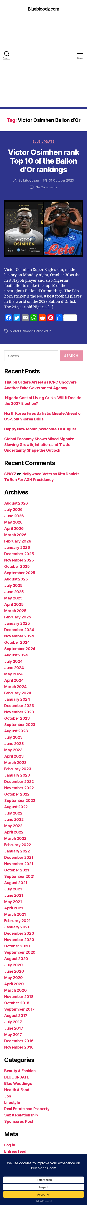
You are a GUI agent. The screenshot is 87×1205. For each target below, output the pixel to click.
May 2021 (13, 901)
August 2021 (15, 883)
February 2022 (17, 845)
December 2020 (19, 933)
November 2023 (19, 712)
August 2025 (16, 579)
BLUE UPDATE (44, 141)
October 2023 (17, 718)
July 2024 (13, 661)
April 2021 (13, 908)
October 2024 (17, 642)
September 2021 (19, 876)
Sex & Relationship (21, 1115)
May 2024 (13, 674)
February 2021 (17, 920)
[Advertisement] (43, 63)
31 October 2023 (61, 180)
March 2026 (15, 535)
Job (7, 1096)
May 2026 (13, 522)
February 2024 (17, 693)
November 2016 (19, 1047)
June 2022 (14, 819)
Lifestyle (12, 1102)
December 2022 (19, 781)
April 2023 (13, 756)
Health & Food (16, 1090)
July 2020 (13, 965)
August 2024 (16, 655)
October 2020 (17, 946)
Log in (9, 1145)
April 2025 (13, 604)
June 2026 (14, 516)
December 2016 (19, 1041)
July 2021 (13, 889)
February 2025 (17, 617)
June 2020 (14, 971)
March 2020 (15, 990)
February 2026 (17, 541)
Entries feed (15, 1151)
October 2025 (17, 566)
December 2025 (19, 554)
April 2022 (13, 832)
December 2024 (19, 629)
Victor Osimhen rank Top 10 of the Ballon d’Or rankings (43, 161)
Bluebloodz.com (43, 9)
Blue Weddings (18, 1083)
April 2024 (13, 680)
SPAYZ (10, 474)
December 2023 (19, 705)
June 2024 (14, 667)
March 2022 (15, 838)
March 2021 (15, 914)
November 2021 (18, 864)
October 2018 (16, 1003)
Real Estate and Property (27, 1109)
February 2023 (17, 769)
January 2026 (17, 547)
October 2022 (17, 794)
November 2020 (19, 939)
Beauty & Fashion (20, 1071)
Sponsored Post (18, 1121)
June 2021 (13, 895)
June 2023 (14, 743)
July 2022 (13, 813)
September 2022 (19, 800)
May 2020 (13, 977)
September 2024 (19, 648)
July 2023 (13, 737)
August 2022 (16, 807)
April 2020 (14, 984)
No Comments (46, 187)
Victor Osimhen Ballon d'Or (30, 331)
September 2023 (19, 724)
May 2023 (13, 750)
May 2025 (13, 598)
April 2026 (13, 528)
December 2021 (18, 857)
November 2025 (19, 560)
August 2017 (15, 1015)
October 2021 (16, 870)
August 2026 (16, 503)
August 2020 (16, 958)
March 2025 (15, 611)
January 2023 (17, 775)
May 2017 (13, 1034)
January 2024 (17, 699)
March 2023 (15, 762)
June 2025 (14, 592)
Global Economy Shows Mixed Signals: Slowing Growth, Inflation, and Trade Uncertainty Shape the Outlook (39, 444)
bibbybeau (31, 180)
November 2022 (19, 788)
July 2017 (13, 1022)
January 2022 (17, 851)
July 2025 (13, 585)
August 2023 (16, 731)
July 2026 (13, 509)
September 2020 (19, 952)
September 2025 (19, 573)
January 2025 (17, 623)
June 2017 (13, 1028)
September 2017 (19, 1009)
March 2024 (15, 686)
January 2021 (16, 927)
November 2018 (19, 996)
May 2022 (13, 826)
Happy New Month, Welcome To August (40, 429)
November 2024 (19, 636)
